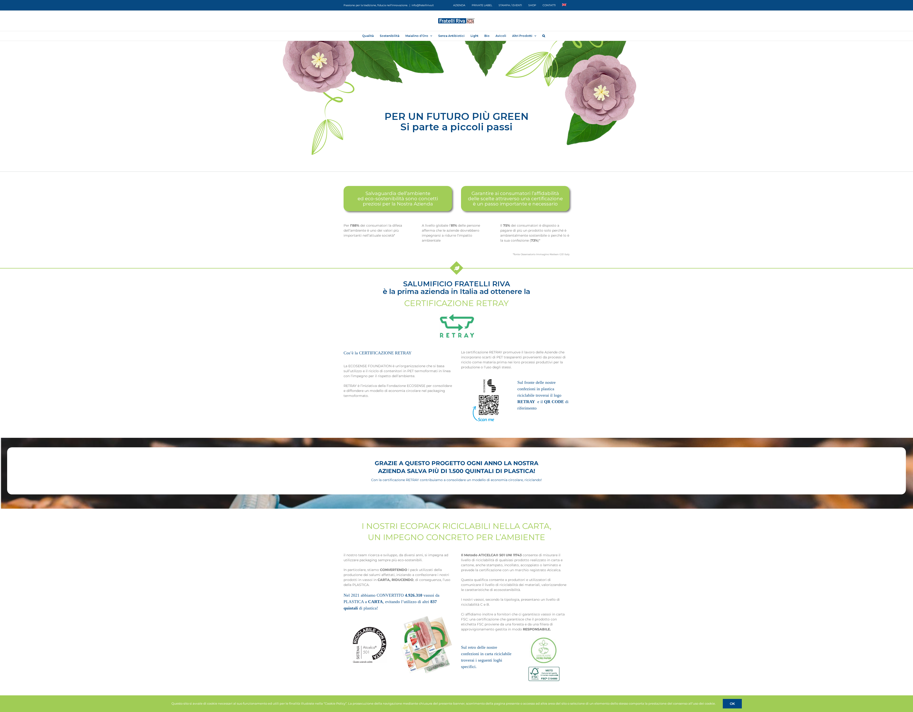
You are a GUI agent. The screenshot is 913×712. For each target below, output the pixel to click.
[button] (543, 36)
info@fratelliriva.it (423, 5)
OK (732, 704)
